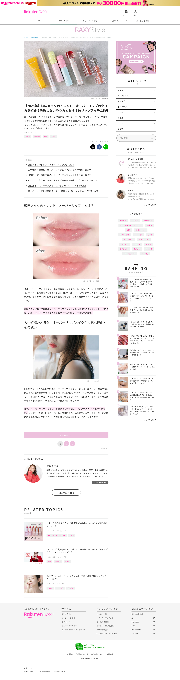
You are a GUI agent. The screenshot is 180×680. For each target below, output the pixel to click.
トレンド (138, 235)
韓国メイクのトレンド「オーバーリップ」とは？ (51, 164)
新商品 (67, 562)
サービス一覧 (29, 672)
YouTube (135, 633)
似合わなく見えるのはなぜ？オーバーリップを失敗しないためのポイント (63, 180)
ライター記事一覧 (100, 482)
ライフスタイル (129, 254)
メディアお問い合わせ (105, 618)
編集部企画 (148, 220)
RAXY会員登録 (137, 614)
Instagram (135, 622)
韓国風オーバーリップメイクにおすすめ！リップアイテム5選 (57, 185)
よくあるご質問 (142, 21)
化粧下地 (70, 588)
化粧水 (148, 244)
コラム (120, 123)
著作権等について (97, 654)
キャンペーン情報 (90, 21)
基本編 (149, 225)
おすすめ (37, 136)
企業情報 (70, 654)
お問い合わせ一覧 (44, 672)
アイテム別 (60, 588)
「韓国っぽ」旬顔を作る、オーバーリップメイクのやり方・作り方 (59, 175)
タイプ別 (145, 254)
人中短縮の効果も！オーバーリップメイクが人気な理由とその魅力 (59, 169)
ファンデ (58, 562)
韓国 (45, 136)
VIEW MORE (150, 205)
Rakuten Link (137, 630)
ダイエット (124, 249)
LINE (133, 626)
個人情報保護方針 (82, 654)
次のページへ (66, 435)
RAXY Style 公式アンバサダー (56, 535)
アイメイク (122, 101)
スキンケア (122, 90)
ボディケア (122, 106)
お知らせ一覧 (102, 614)
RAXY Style (64, 21)
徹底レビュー (140, 230)
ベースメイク (35, 133)
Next (104, 448)
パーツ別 (137, 244)
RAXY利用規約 (102, 630)
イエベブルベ (144, 239)
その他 (120, 128)
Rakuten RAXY (35, 12)
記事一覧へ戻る (66, 492)
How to (28, 136)
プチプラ (124, 244)
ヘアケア (121, 112)
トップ (37, 21)
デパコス (137, 249)
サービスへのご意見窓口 (106, 626)
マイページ (66, 622)
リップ (53, 136)
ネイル (120, 117)
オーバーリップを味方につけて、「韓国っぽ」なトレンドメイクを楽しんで (63, 190)
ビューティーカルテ (69, 626)
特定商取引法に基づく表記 (107, 633)
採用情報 (110, 654)
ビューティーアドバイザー (72, 630)
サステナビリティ (60, 672)
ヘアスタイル (128, 239)
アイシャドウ (124, 235)
